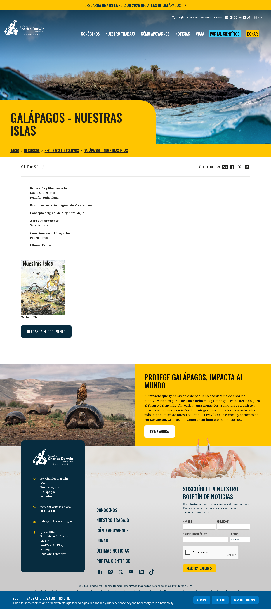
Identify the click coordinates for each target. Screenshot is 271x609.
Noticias (183, 34)
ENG (259, 17)
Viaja (200, 34)
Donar (252, 34)
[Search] (173, 17)
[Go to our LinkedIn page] (140, 570)
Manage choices (244, 600)
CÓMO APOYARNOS (155, 34)
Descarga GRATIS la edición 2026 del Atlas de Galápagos (132, 5)
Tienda (218, 17)
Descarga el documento (46, 331)
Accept (201, 600)
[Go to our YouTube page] (129, 570)
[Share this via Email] (225, 166)
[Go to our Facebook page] (98, 570)
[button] (227, 17)
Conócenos (106, 510)
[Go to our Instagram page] (109, 570)
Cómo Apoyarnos (112, 530)
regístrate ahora (198, 568)
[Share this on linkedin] (247, 166)
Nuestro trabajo (120, 34)
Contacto (192, 17)
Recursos (206, 17)
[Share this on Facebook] (232, 166)
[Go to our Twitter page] (119, 570)
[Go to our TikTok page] (150, 570)
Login (181, 17)
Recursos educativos (62, 150)
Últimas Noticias (112, 551)
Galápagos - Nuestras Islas (106, 150)
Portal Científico (225, 34)
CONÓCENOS (90, 34)
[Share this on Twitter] (239, 166)
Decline (220, 600)
